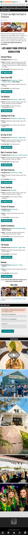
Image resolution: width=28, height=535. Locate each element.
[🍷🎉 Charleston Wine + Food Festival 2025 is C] (14, 469)
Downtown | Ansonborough (10, 210)
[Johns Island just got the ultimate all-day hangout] (14, 412)
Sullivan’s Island (6, 82)
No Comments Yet (17, 298)
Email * (9, 319)
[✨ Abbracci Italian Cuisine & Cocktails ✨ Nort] (14, 355)
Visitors (24, 7)
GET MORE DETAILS (7, 72)
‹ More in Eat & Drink (5, 10)
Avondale (13, 190)
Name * (8, 314)
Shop (21, 7)
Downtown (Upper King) (18, 228)
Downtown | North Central (19, 155)
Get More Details (7, 240)
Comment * (4, 324)
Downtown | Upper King (18, 99)
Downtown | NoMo (16, 80)
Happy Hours (10, 7)
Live (19, 7)
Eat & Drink (16, 7)
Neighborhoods (4, 7)
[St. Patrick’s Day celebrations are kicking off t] (14, 383)
